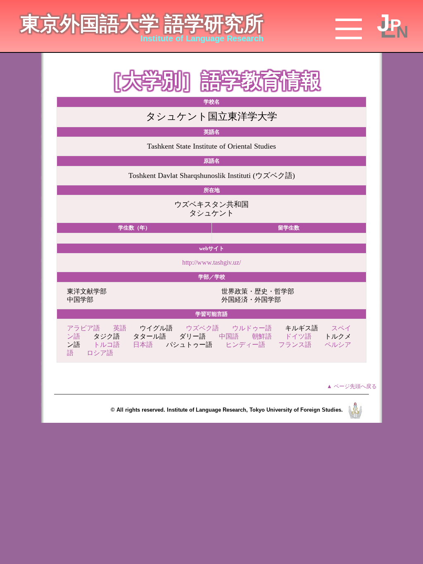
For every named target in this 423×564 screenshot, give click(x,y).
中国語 (229, 336)
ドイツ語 (298, 336)
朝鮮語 (262, 336)
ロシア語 (100, 352)
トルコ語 (106, 344)
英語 (119, 328)
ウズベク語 (202, 328)
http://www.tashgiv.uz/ (211, 262)
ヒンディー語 (245, 344)
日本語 (143, 344)
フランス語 (294, 344)
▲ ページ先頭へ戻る (352, 386)
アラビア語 (83, 328)
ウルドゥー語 (252, 328)
